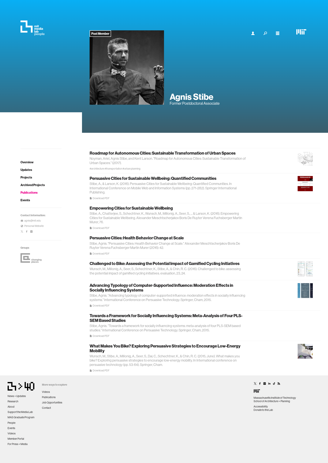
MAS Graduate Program (21, 417)
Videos (12, 433)
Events (25, 200)
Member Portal (16, 438)
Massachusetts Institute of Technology (275, 397)
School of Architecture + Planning (272, 401)
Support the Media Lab (20, 412)
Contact (46, 408)
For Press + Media (18, 444)
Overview (27, 162)
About (11, 406)
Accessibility (261, 406)
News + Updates (17, 396)
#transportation (113, 168)
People (11, 422)
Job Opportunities (52, 402)
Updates (26, 170)
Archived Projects (32, 185)
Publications (29, 192)
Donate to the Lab (263, 410)
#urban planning (131, 168)
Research (13, 401)
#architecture (97, 168)
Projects (26, 177)
